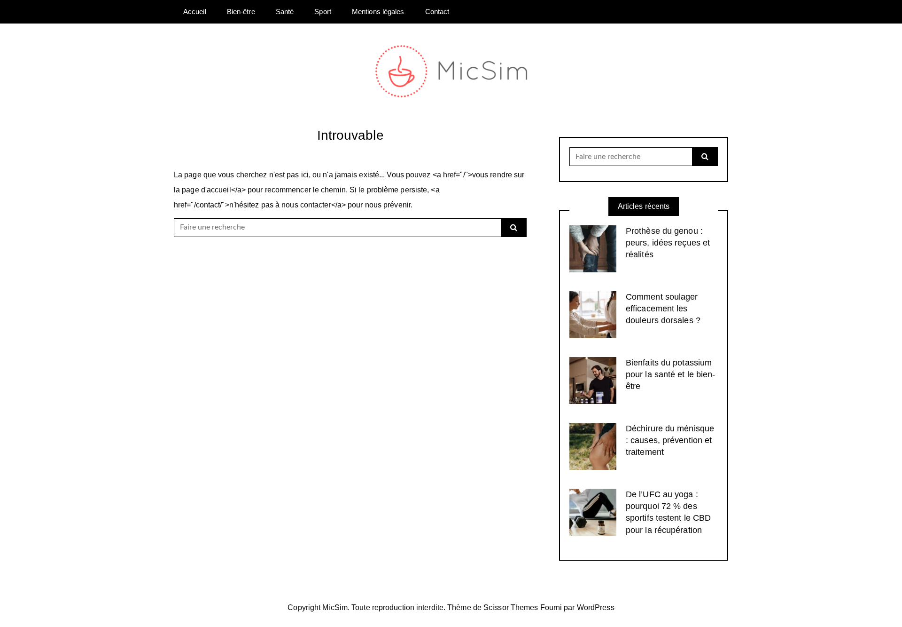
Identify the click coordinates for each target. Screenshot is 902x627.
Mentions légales (378, 12)
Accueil (194, 12)
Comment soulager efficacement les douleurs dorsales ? (663, 308)
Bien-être (241, 12)
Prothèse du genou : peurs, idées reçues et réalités (668, 242)
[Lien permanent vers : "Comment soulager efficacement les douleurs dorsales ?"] (592, 314)
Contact (437, 12)
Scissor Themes (510, 607)
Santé (285, 12)
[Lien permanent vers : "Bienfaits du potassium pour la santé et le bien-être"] (592, 380)
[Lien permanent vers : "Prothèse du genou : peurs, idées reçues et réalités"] (592, 248)
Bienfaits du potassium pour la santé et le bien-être (670, 374)
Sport (322, 12)
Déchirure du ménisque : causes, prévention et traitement (670, 440)
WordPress (595, 607)
